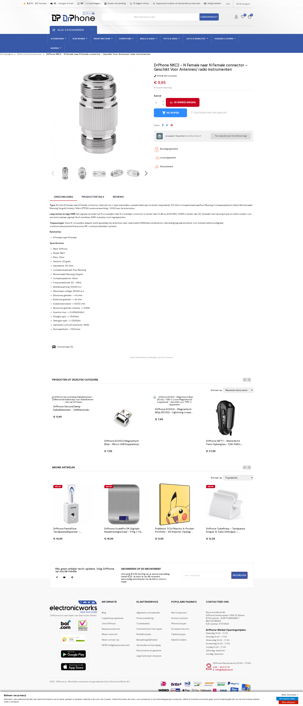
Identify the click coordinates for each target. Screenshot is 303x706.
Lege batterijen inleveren (149, 656)
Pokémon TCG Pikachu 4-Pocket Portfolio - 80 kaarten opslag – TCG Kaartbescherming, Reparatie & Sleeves (174, 530)
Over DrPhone (109, 623)
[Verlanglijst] (242, 17)
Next (249, 380)
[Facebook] (57, 577)
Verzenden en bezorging (149, 645)
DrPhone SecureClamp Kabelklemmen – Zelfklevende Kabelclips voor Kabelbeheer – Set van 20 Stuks (71, 408)
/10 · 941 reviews (37, 3)
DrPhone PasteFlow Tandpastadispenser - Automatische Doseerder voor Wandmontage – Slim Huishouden (71, 530)
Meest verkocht (110, 634)
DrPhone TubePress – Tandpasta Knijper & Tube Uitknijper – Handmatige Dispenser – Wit (225, 530)
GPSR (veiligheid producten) (116, 645)
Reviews (118, 196)
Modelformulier (144, 634)
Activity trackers (179, 618)
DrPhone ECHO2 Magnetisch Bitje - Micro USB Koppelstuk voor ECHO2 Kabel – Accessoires (121, 442)
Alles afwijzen (288, 702)
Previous (245, 380)
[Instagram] (72, 577)
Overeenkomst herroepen (149, 629)
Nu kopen (170, 113)
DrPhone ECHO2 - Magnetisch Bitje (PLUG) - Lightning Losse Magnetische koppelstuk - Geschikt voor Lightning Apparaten (173, 411)
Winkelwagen (243, 4)
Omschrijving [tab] (63, 196)
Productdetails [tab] (93, 196)
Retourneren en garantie (149, 650)
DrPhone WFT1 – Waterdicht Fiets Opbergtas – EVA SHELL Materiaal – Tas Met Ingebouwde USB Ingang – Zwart (223, 442)
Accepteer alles (287, 698)
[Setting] (236, 17)
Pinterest (172, 125)
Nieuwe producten (111, 629)
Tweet (167, 125)
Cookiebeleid (143, 623)
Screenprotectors (180, 629)
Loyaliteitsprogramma (112, 618)
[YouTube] (64, 577)
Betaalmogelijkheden (147, 639)
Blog (104, 612)
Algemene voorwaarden (148, 612)
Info (228, 4)
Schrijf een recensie (165, 75)
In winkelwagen (185, 102)
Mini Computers (179, 612)
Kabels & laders (179, 639)
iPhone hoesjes (178, 623)
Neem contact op (110, 639)
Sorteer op (216, 390)
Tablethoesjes (178, 634)
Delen (162, 125)
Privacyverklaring (145, 618)
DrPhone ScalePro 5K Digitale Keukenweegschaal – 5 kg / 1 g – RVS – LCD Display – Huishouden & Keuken (122, 530)
